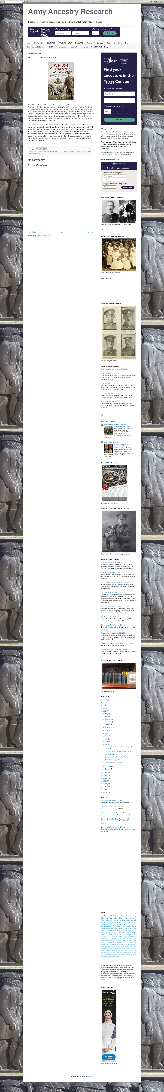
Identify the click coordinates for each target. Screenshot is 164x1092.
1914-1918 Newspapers (58, 47)
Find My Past (106, 918)
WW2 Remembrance (107, 954)
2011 (105, 786)
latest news (111, 956)
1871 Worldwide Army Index (110, 393)
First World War (123, 916)
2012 (105, 784)
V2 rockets (133, 952)
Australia (90, 43)
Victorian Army (128, 938)
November (108, 722)
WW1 (105, 922)
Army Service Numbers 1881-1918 (116, 425)
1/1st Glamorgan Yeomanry (41, 151)
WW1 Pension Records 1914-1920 (112, 807)
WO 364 (127, 924)
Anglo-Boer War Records (109, 932)
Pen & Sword (87, 151)
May (106, 739)
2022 (105, 703)
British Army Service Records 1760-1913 (114, 369)
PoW (109, 938)
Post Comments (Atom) (44, 235)
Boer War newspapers (79, 47)
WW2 (124, 922)
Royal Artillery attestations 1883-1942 (113, 633)
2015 (105, 775)
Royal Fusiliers (113, 934)
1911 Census (111, 936)
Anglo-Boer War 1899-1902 (110, 401)
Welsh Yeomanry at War (36, 153)
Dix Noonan (117, 946)
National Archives (124, 928)
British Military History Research (124, 918)
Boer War (115, 920)
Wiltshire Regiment (126, 954)
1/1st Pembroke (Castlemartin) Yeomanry (62, 151)
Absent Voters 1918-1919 (36, 47)
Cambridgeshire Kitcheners (114, 762)
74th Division (78, 151)
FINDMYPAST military (99, 47)
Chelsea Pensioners (130, 936)
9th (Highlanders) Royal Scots (123, 426)
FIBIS (123, 946)
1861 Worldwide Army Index (110, 383)
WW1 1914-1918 (65, 43)
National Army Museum (114, 948)
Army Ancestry (108, 915)
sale (115, 956)
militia (134, 924)
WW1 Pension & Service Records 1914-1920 (116, 582)
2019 (105, 711)
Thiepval (119, 938)
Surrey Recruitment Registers (121, 952)
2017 (105, 717)
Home (28, 43)
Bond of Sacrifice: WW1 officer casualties (114, 617)
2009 (105, 792)
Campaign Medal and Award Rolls (120, 944)
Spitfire (110, 952)
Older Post (90, 232)
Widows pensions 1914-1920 (110, 572)
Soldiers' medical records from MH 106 (113, 562)
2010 (105, 789)
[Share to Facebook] (44, 148)
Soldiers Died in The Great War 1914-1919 (115, 607)
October (108, 725)
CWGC (108, 944)
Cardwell (133, 944)
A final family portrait (111, 754)
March (107, 744)
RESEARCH (38, 43)
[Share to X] (41, 148)
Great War (130, 920)
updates (119, 956)
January (108, 769)
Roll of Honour (115, 924)
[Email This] (37, 148)
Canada (100, 43)
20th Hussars (108, 942)
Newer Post (32, 232)
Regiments (111, 43)
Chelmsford (119, 936)
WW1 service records (115, 922)
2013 (105, 781)
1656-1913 (51, 43)
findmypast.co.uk (106, 920)
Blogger (90, 1076)
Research (113, 930)
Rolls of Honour (124, 43)
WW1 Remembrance (125, 934)
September (109, 727)
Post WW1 (79, 43)
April (106, 741)
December (108, 719)
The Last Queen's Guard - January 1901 (118, 751)
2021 (105, 705)
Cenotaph (104, 946)
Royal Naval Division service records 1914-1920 (117, 643)
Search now (127, 187)
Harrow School (129, 946)
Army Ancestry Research (70, 12)
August (107, 730)
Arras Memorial (117, 942)
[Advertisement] (61, 224)
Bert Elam (125, 942)
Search (110, 33)
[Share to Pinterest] (46, 148)
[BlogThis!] (39, 148)
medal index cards (122, 930)
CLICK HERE (111, 138)
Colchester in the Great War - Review (117, 757)
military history (113, 928)
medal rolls (132, 930)
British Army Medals (111, 442)
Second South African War (124, 950)
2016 (105, 772)
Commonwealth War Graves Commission (116, 926)
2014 (105, 778)
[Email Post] (33, 148)
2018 (105, 714)
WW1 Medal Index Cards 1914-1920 (113, 593)
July (106, 733)
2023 (105, 700)
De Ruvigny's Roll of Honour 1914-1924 (114, 625)
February (108, 766)
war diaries (122, 920)
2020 (105, 708)
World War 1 (111, 940)
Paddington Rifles (110, 950)
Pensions (104, 938)
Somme (114, 938)
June (107, 736)
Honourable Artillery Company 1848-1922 (114, 649)
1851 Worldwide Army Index (110, 373)
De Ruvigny (110, 946)
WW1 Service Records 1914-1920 (112, 801)
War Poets (117, 954)
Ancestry (132, 916)
